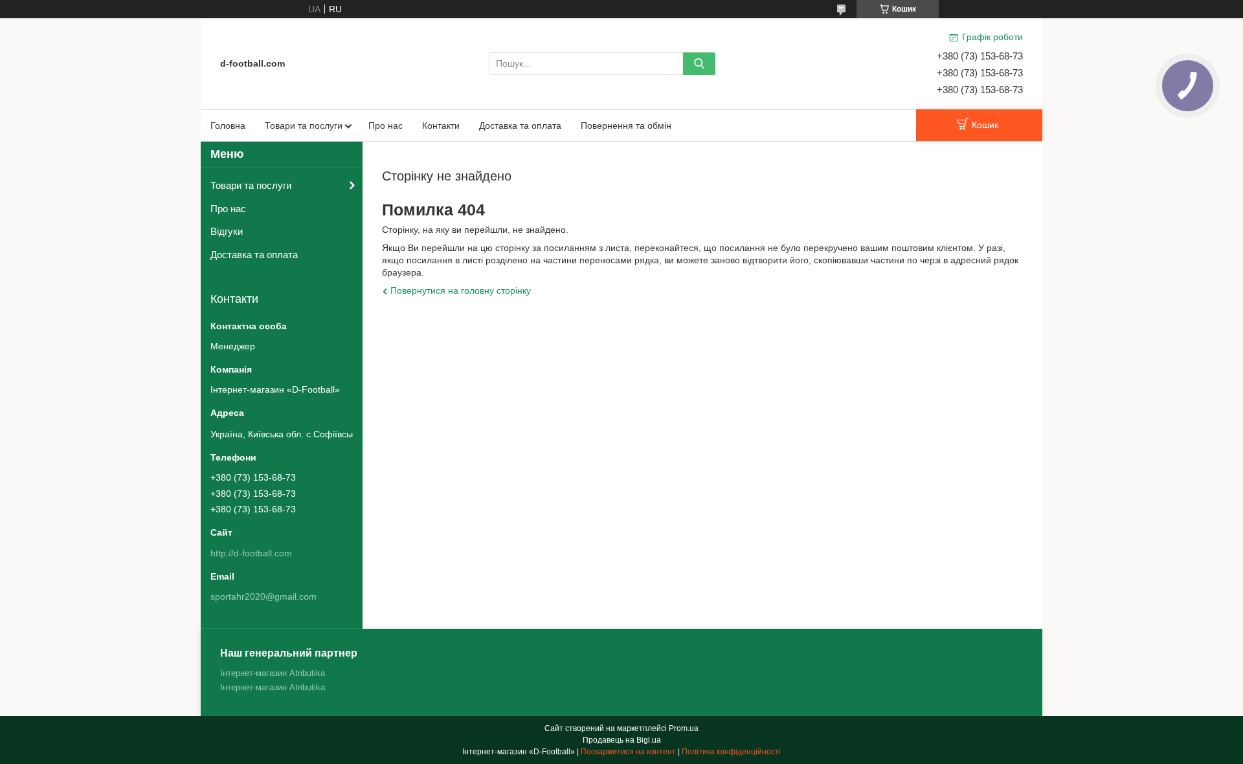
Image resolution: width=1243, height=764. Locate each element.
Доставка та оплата (520, 125)
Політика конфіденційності (731, 751)
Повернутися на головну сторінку (460, 290)
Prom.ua (684, 728)
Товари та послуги (303, 125)
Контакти (441, 125)
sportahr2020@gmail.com (263, 596)
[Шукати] (699, 63)
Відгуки (226, 231)
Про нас (385, 125)
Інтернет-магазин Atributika (272, 673)
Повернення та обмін (626, 125)
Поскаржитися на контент (628, 751)
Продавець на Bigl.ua (622, 740)
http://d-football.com (251, 553)
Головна (227, 125)
